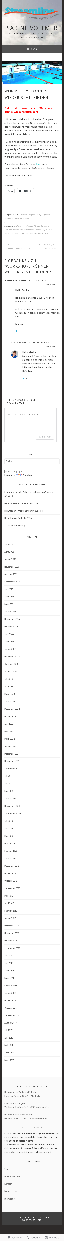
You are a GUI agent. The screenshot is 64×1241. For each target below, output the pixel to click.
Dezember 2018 (11, 925)
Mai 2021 (8, 791)
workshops (24, 218)
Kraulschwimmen (11, 229)
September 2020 (12, 813)
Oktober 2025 (11, 574)
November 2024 (12, 619)
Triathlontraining (41, 233)
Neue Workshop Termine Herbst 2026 (22, 503)
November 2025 (12, 566)
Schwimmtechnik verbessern (32, 229)
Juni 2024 (9, 634)
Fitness (37, 226)
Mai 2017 (8, 1045)
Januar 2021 (10, 798)
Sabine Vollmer (32, 28)
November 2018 (11, 933)
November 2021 (11, 761)
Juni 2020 (9, 828)
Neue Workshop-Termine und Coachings (49, 247)
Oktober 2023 (11, 664)
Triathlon (29, 233)
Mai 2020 (8, 836)
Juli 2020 (8, 821)
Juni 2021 (8, 783)
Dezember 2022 (12, 708)
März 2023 (9, 694)
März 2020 (9, 843)
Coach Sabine (18, 342)
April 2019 (9, 903)
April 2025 (9, 596)
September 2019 (12, 888)
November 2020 (12, 806)
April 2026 (9, 551)
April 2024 (9, 641)
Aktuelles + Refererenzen (29, 215)
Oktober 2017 (10, 1007)
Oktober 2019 (10, 880)
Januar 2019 (10, 918)
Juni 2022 (9, 723)
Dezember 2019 (11, 865)
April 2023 (9, 686)
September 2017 (12, 1015)
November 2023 (12, 656)
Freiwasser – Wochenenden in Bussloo (23, 510)
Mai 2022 (8, 731)
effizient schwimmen (24, 226)
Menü (34, 49)
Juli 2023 (8, 679)
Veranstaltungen (11, 218)
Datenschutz (10, 1191)
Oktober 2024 (11, 626)
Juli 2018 (8, 955)
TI (46, 229)
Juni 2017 (8, 1037)
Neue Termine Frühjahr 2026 (18, 518)
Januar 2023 (10, 701)
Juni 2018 (8, 963)
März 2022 (9, 738)
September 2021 (12, 768)
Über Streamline (12, 1176)
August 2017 (10, 1022)
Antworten (51, 284)
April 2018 (9, 970)
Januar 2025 (10, 611)
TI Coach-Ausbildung (14, 525)
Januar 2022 (10, 746)
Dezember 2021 (11, 753)
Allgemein (45, 215)
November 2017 (11, 1000)
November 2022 (12, 716)
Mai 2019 (8, 895)
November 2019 (11, 873)
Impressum (9, 1198)
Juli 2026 (8, 544)
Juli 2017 (8, 1030)
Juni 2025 (8, 589)
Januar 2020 (10, 858)
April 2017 (9, 1052)
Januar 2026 (10, 559)
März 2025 (9, 604)
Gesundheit (45, 226)
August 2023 (10, 671)
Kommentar (45, 436)
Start (6, 1168)
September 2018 (12, 948)
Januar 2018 (10, 993)
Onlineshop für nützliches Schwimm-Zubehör (17, 247)
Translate (27, 475)
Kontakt (8, 1183)
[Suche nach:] (32, 461)
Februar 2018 (10, 985)
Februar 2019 (10, 910)
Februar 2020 (10, 850)
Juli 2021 (8, 776)
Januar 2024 (10, 649)
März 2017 (9, 1060)
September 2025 (12, 581)
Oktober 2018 (10, 940)
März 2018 (9, 978)
